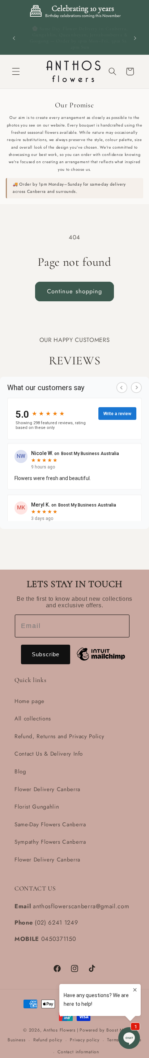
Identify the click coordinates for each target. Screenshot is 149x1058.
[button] (16, 71)
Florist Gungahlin (36, 807)
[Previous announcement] (14, 38)
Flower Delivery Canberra (47, 789)
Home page (29, 701)
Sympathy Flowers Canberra (50, 842)
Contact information (78, 1052)
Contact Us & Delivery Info (48, 754)
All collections (32, 719)
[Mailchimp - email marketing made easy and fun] (101, 653)
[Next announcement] (135, 38)
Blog (20, 772)
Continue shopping (74, 291)
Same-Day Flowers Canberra (50, 824)
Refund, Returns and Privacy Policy (59, 736)
